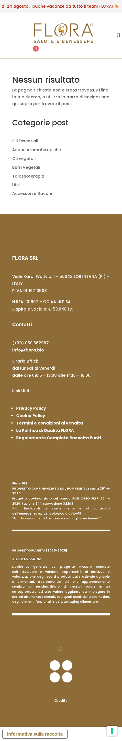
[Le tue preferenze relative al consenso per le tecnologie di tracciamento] (112, 731)
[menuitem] (36, 51)
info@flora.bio (28, 350)
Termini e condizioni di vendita (49, 423)
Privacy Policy (31, 408)
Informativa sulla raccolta (35, 734)
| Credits (60, 700)
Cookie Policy (30, 416)
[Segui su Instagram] (67, 665)
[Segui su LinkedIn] (55, 677)
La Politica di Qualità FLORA (45, 430)
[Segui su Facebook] (55, 665)
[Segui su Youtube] (67, 677)
